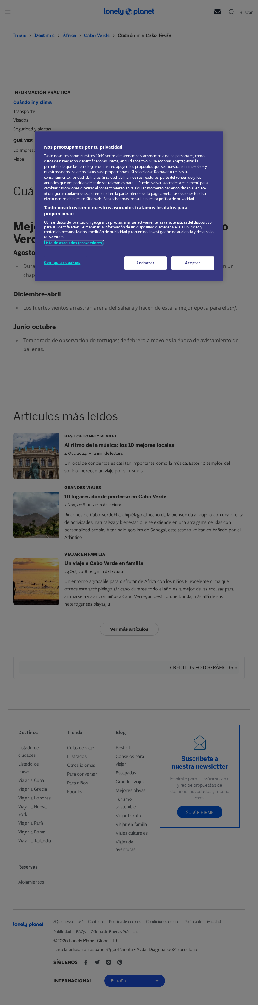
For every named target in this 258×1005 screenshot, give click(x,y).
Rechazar (145, 263)
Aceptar (192, 263)
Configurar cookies (62, 263)
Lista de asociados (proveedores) (74, 242)
